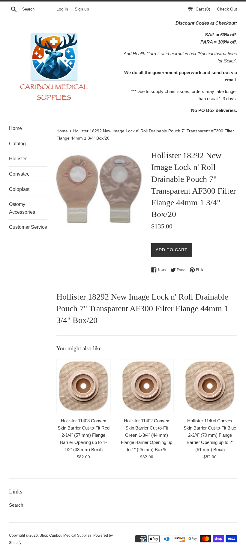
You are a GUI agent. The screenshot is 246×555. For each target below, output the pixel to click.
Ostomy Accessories (22, 208)
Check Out (227, 9)
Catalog (17, 143)
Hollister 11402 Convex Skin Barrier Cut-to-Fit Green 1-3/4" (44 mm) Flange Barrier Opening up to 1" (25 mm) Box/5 (146, 435)
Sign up (82, 9)
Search (16, 505)
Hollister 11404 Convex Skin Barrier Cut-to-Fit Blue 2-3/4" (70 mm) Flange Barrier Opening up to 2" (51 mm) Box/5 (210, 435)
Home (15, 128)
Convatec (19, 173)
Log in (62, 9)
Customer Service (28, 227)
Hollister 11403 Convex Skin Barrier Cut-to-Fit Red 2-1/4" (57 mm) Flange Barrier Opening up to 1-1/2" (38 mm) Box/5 (84, 435)
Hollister (18, 158)
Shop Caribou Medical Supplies (66, 535)
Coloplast (19, 189)
